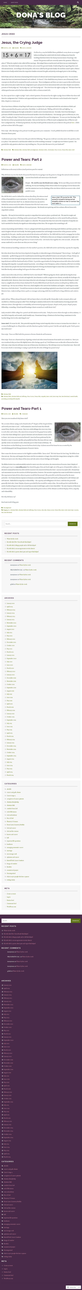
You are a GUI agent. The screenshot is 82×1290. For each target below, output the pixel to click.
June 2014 (10, 765)
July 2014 (9, 762)
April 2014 (9, 772)
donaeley (16, 48)
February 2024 (11, 610)
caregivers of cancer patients (15, 799)
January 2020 (11, 675)
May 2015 (9, 730)
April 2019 (9, 704)
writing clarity (11, 880)
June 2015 (9, 727)
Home (5, 2)
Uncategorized (7, 508)
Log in (8, 897)
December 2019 (11, 678)
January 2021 (10, 655)
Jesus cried (71, 150)
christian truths (43, 150)
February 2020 (11, 671)
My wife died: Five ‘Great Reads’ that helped (19, 542)
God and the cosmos (12, 831)
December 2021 (11, 642)
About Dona (14, 2)
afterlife (9, 789)
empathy (43, 396)
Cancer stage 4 (11, 796)
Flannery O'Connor (12, 822)
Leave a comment (26, 48)
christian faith (7, 150)
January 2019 (10, 714)
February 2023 (11, 616)
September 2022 (11, 626)
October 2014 (10, 752)
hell (8, 838)
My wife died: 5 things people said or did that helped (21, 545)
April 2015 (9, 733)
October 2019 (10, 684)
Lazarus (76, 510)
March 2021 (10, 652)
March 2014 (10, 775)
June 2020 (10, 665)
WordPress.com (11, 907)
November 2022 (11, 623)
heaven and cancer (12, 834)
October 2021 (10, 645)
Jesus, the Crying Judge (22, 42)
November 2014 (11, 749)
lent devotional (66, 396)
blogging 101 (6, 510)
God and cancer (11, 828)
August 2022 (10, 629)
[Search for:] (36, 524)
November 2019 (11, 681)
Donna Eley (65, 150)
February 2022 (11, 639)
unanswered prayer (12, 870)
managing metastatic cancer (15, 847)
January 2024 (10, 613)
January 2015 (10, 743)
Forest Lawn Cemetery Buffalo (15, 825)
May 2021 (9, 649)
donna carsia (50, 510)
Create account (11, 894)
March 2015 (10, 736)
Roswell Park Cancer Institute (15, 860)
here (73, 123)
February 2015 (11, 740)
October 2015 (10, 717)
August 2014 (10, 759)
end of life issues (11, 812)
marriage (9, 851)
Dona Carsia (57, 150)
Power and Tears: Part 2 (22, 159)
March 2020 (10, 668)
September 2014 (11, 756)
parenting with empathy (13, 399)
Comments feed (11, 903)
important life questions (13, 841)
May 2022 (9, 636)
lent (60, 396)
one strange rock (12, 854)
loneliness (10, 844)
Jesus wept (55, 396)
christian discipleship (13, 802)
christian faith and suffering (19, 396)
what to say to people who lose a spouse (18, 877)
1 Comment (24, 414)
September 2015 (11, 720)
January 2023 (10, 620)
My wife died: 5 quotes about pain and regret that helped (22, 552)
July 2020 (9, 662)
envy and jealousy (12, 815)
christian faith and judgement (30, 150)
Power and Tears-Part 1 (21, 408)
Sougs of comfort (12, 864)
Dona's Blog (41, 15)
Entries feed (10, 900)
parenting (4, 399)
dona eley (44, 510)
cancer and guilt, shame (14, 792)
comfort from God (12, 808)
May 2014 (9, 769)
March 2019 (10, 707)
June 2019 (10, 697)
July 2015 (9, 723)
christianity (51, 150)
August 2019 (10, 691)
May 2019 (9, 701)
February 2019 (11, 710)
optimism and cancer (13, 857)
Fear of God (10, 818)
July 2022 (9, 633)
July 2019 (9, 694)
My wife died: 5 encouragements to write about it (21, 548)
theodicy (9, 867)
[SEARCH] (78, 2)
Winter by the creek (12, 539)
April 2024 (10, 607)
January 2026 (10, 603)
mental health (74, 396)
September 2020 (11, 658)
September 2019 (11, 688)
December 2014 (11, 746)
